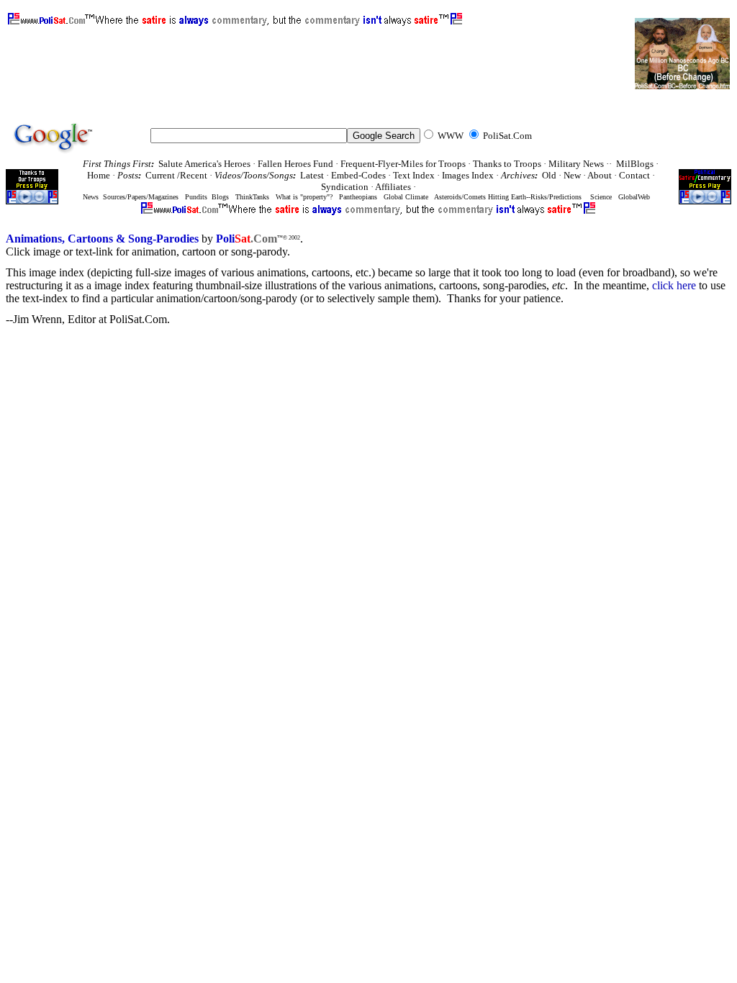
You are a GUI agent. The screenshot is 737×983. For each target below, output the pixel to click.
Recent (193, 175)
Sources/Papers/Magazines (139, 197)
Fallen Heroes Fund (295, 163)
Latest (312, 175)
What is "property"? (304, 197)
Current (161, 175)
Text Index (414, 175)
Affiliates (393, 186)
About (599, 175)
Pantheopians (358, 197)
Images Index (468, 175)
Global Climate (406, 197)
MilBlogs (635, 163)
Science (601, 197)
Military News (576, 163)
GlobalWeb (634, 197)
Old (549, 175)
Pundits (196, 197)
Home (98, 175)
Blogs (220, 197)
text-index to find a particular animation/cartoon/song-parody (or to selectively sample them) (230, 298)
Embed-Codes (358, 175)
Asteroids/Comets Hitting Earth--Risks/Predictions (508, 197)
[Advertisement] (269, 58)
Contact (634, 175)
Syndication (344, 186)
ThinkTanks (252, 197)
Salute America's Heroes (204, 163)
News (91, 197)
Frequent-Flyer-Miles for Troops (403, 163)
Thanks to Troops (507, 163)
